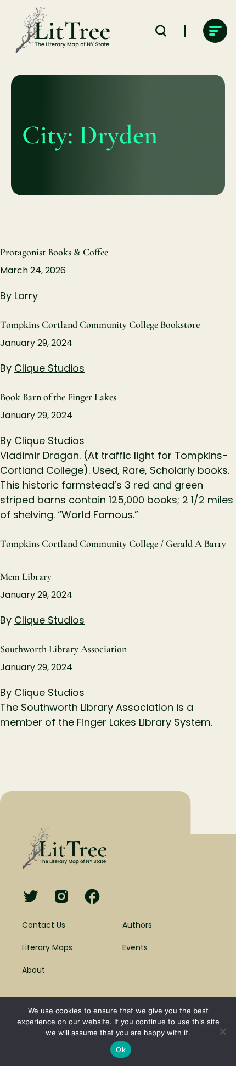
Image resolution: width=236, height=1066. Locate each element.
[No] (222, 1031)
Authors (137, 924)
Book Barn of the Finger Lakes (58, 397)
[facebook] (92, 897)
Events (135, 947)
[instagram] (61, 897)
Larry (26, 295)
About (33, 969)
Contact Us (43, 924)
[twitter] (31, 897)
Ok (121, 1049)
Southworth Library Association (63, 649)
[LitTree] (59, 30)
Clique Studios (49, 368)
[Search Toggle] (161, 31)
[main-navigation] (215, 31)
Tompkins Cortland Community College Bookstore (100, 324)
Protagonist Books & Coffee (54, 252)
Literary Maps (47, 947)
